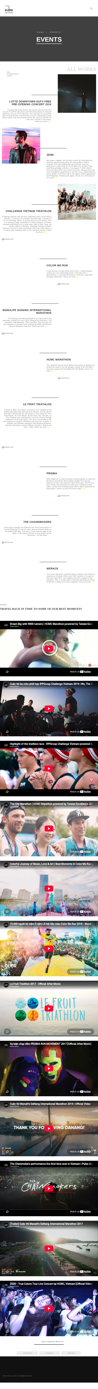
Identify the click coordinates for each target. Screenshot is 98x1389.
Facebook (49, 1353)
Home (40, 32)
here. (49, 121)
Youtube (71, 1353)
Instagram (27, 1353)
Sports (9, 76)
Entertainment (13, 74)
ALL (8, 72)
